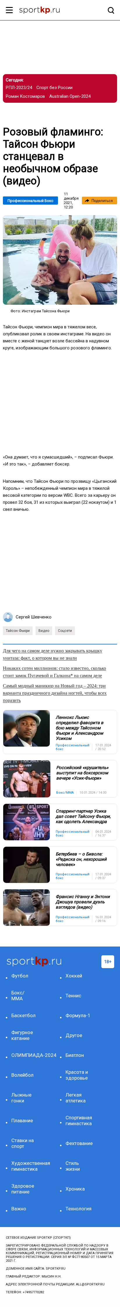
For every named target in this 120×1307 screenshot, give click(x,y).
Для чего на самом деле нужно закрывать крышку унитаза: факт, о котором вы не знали (52, 654)
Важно (18, 1209)
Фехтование (78, 1143)
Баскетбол (23, 1015)
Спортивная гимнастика (78, 1120)
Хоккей (74, 976)
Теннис (73, 995)
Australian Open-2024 (70, 96)
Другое (74, 1035)
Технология (78, 1209)
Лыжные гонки (21, 1098)
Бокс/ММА (17, 995)
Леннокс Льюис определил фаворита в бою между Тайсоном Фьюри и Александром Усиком (79, 728)
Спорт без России (54, 87)
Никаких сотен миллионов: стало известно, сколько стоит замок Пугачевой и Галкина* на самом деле (54, 672)
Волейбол (22, 1075)
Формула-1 (78, 1015)
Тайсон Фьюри (18, 631)
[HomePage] (50, 11)
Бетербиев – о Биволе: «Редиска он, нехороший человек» (81, 859)
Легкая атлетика (76, 1098)
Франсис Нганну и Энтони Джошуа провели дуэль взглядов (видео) (83, 902)
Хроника (75, 1189)
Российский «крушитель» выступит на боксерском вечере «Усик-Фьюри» (82, 773)
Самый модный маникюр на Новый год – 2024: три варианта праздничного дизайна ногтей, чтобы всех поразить (55, 693)
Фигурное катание (22, 1035)
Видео (43, 631)
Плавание (22, 1120)
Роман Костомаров (25, 96)
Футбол (19, 976)
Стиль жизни (73, 1166)
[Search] (109, 10)
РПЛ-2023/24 (19, 87)
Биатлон (75, 1055)
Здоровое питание (22, 1189)
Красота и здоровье (77, 1075)
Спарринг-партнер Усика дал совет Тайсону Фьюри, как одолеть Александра (83, 816)
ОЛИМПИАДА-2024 (24, 1055)
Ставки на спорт (22, 1143)
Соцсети (65, 631)
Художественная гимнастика (24, 1166)
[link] (60, 260)
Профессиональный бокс (30, 200)
